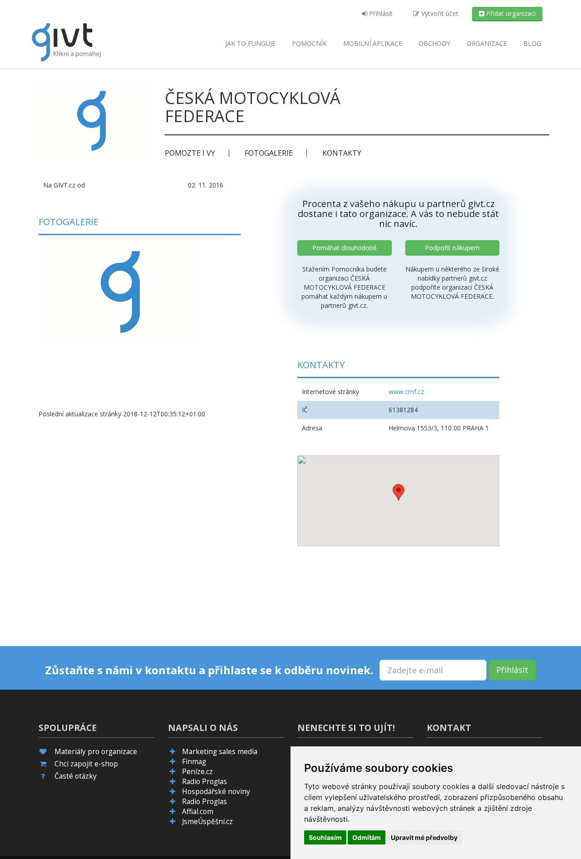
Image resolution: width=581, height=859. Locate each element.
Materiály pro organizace (95, 751)
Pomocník (309, 43)
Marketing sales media (219, 751)
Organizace (487, 43)
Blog (532, 43)
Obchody (434, 43)
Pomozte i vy (190, 153)
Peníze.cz (197, 771)
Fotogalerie (269, 153)
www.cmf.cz (406, 391)
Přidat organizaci (510, 13)
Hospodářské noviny (216, 791)
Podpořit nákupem (452, 247)
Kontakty (341, 153)
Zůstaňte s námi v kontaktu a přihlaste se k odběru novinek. (209, 670)
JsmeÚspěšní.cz (207, 821)
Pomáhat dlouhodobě (344, 247)
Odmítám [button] (366, 837)
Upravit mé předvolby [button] (424, 837)
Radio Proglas (204, 781)
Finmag (194, 761)
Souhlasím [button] (325, 837)
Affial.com (197, 811)
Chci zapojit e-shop (86, 764)
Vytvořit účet (438, 13)
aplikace (372, 43)
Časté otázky (75, 776)
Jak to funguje (250, 43)
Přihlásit (380, 13)
